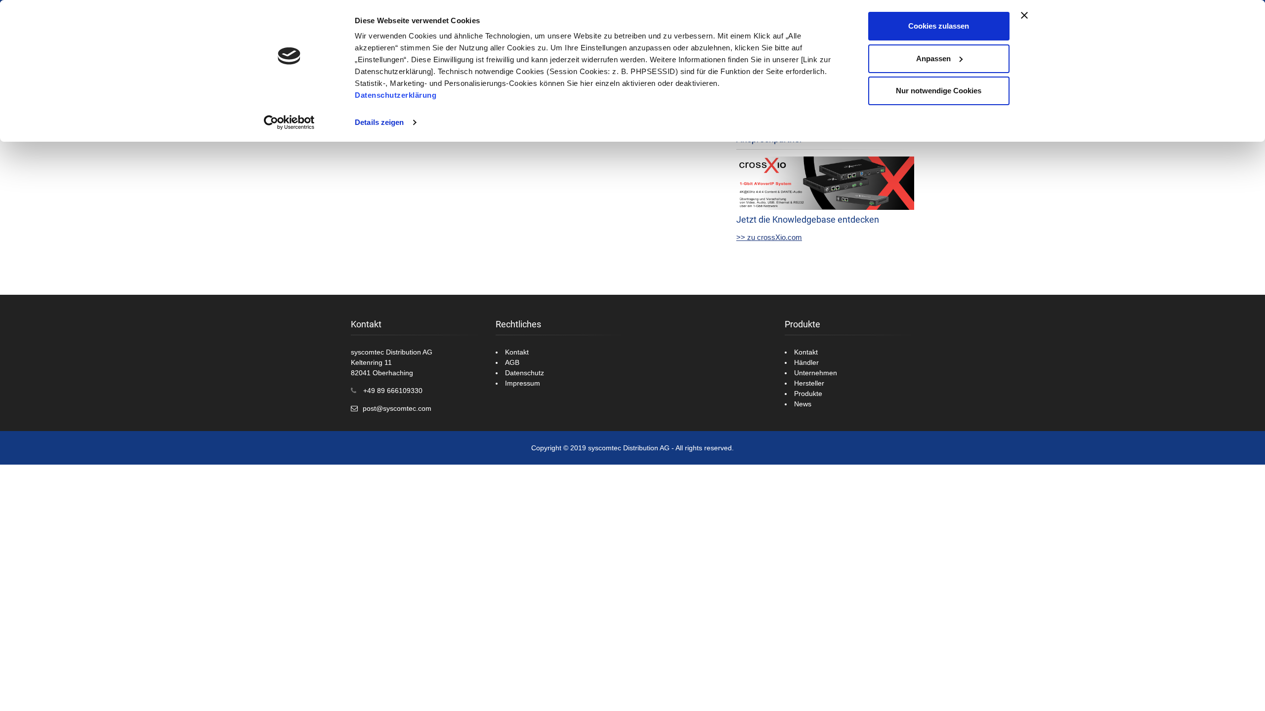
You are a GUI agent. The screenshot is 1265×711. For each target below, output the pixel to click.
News (802, 404)
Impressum (522, 383)
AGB (512, 362)
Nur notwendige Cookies (938, 90)
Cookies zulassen (938, 26)
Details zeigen (379, 122)
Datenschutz (524, 373)
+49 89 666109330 (392, 391)
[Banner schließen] (1024, 15)
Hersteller (809, 383)
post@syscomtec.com (397, 408)
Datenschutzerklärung (395, 95)
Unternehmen (815, 373)
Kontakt (517, 352)
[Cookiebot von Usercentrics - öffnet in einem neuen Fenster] (289, 122)
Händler (806, 362)
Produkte (808, 393)
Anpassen (933, 58)
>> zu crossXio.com (769, 237)
